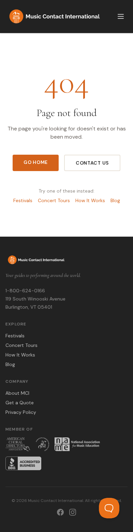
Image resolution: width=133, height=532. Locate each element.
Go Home (36, 162)
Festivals (22, 200)
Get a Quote (19, 403)
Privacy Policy (20, 412)
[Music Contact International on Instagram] (72, 512)
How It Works (90, 200)
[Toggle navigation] (121, 16)
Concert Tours (54, 200)
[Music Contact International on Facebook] (60, 512)
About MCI (17, 393)
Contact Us (92, 163)
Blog (115, 200)
